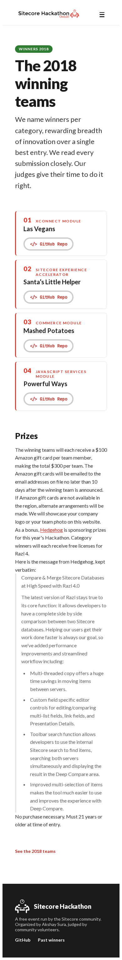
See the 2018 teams (35, 851)
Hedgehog (51, 530)
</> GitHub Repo (48, 244)
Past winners (51, 940)
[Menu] (102, 15)
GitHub (22, 940)
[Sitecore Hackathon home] (48, 13)
